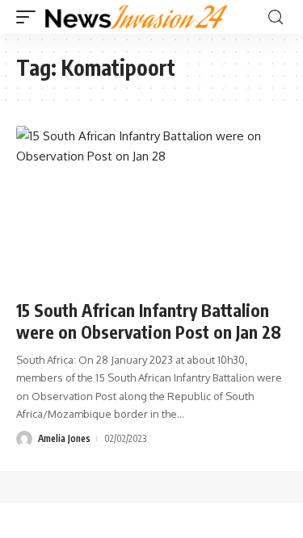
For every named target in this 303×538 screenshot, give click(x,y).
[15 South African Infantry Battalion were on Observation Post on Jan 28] (151, 207)
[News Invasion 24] (137, 17)
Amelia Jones (64, 438)
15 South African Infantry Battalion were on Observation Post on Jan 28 (148, 321)
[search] (275, 17)
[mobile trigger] (30, 17)
